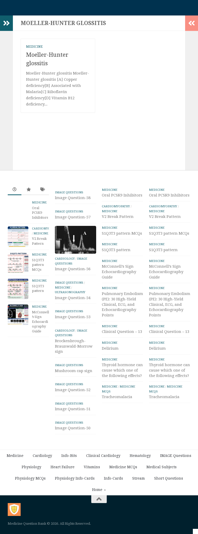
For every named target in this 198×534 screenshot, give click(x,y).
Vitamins (92, 467)
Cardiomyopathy (46, 228)
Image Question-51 (72, 409)
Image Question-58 (72, 197)
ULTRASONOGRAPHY (70, 292)
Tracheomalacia (117, 397)
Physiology (31, 467)
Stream (138, 478)
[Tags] (42, 190)
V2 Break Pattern (118, 216)
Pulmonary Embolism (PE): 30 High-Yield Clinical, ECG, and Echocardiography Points (122, 304)
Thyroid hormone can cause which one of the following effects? (122, 370)
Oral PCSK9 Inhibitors (40, 212)
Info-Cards (113, 478)
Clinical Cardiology (103, 456)
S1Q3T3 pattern (116, 250)
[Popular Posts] (28, 190)
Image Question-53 (72, 317)
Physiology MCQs (30, 478)
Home (97, 490)
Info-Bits (69, 456)
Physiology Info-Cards (75, 478)
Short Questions (168, 478)
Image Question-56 (72, 269)
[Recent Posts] (14, 190)
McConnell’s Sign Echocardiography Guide (40, 321)
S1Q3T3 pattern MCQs (38, 265)
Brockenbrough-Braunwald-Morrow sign (74, 346)
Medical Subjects (161, 467)
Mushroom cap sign (73, 370)
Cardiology (65, 258)
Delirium (110, 348)
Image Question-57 (72, 217)
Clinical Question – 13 (122, 331)
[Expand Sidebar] (6, 23)
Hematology (140, 456)
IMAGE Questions (69, 192)
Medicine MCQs (123, 467)
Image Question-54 (72, 297)
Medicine (34, 46)
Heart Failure (63, 467)
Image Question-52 (72, 390)
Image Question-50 (72, 428)
